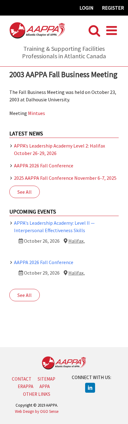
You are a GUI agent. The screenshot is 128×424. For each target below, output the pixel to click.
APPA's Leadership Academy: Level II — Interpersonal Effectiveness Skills (54, 226)
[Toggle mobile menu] (112, 30)
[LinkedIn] (90, 388)
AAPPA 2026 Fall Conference (43, 165)
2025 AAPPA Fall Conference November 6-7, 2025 (65, 178)
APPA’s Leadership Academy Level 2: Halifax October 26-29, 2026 (59, 149)
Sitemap (46, 379)
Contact (21, 379)
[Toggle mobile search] (94, 30)
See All (24, 192)
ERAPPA (25, 386)
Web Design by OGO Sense (36, 411)
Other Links (36, 394)
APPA (44, 386)
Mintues (36, 113)
